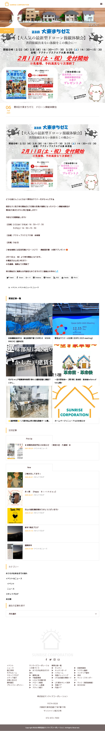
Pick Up (29, 438)
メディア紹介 (12, 678)
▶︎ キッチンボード (59, 670)
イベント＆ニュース (25, 287)
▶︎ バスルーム (57, 673)
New (29, 467)
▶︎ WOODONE (79, 685)
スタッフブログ (12, 594)
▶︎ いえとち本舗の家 (37, 680)
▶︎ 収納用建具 (80, 668)
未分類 (8, 599)
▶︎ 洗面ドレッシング (60, 675)
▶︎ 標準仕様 (34, 675)
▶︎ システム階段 (80, 670)
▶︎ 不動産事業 (35, 678)
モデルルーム (12, 673)
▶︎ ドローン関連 (36, 682)
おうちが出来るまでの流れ (16, 573)
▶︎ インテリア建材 (81, 673)
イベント (7, 31)
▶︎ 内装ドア (57, 687)
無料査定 (10, 682)
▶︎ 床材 (77, 675)
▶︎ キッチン (57, 668)
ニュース (36, 287)
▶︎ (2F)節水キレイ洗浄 (61, 682)
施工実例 (10, 670)
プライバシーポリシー (15, 685)
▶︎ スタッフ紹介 (36, 687)
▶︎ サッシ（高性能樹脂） (84, 682)
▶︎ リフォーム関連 (36, 685)
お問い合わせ (12, 680)
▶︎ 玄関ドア (57, 685)
